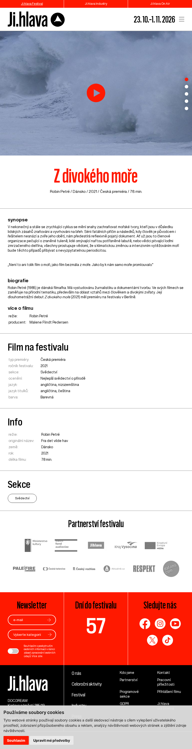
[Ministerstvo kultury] (36, 546)
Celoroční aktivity (87, 683)
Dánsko (79, 191)
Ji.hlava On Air (160, 3)
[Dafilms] (171, 569)
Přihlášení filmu (169, 691)
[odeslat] (49, 620)
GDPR (124, 703)
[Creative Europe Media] (156, 546)
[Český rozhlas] (84, 569)
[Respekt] (144, 569)
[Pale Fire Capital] (24, 569)
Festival (78, 694)
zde (40, 656)
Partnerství (129, 680)
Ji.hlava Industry (96, 3)
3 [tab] (186, 94)
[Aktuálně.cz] (114, 569)
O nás (76, 673)
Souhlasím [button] (16, 740)
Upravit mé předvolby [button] (51, 740)
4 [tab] (186, 101)
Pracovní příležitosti (165, 682)
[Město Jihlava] (96, 546)
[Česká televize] (54, 569)
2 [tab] (186, 86)
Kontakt (163, 672)
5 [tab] (186, 108)
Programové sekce (129, 694)
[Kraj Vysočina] (126, 546)
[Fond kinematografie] (66, 546)
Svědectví (48, 372)
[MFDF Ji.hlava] (36, 19)
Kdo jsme (127, 672)
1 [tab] (186, 79)
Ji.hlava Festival (32, 3)
